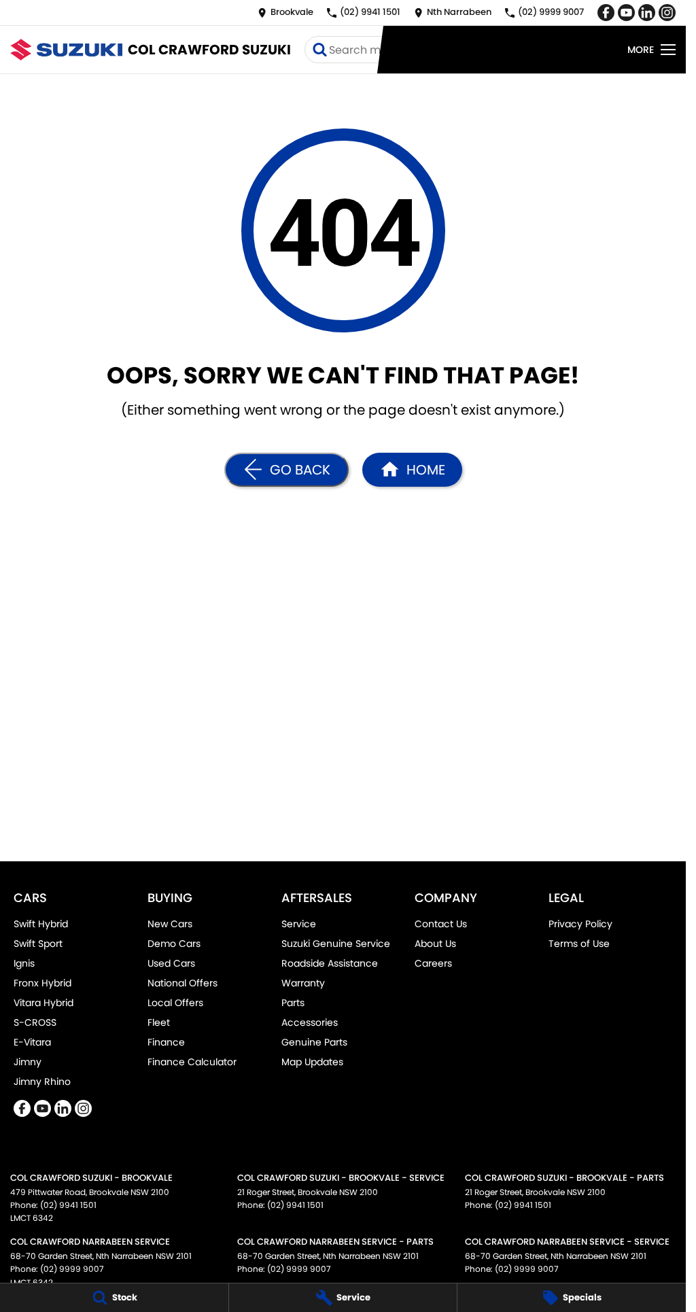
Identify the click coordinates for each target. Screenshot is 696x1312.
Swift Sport (38, 943)
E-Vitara (32, 1042)
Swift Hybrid (41, 924)
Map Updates (312, 1062)
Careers (433, 963)
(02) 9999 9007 (72, 1269)
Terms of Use (579, 943)
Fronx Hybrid (42, 983)
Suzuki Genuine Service (335, 943)
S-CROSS (35, 1022)
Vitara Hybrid (43, 1002)
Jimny (27, 1062)
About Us (435, 943)
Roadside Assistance (329, 963)
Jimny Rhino (42, 1081)
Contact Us (441, 924)
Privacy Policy (580, 924)
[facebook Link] (605, 12)
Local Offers (175, 1002)
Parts (292, 1002)
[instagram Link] (667, 12)
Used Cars (171, 963)
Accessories (309, 1022)
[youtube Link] (626, 12)
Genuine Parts (314, 1042)
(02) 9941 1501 (68, 1205)
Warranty (303, 983)
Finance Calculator (192, 1062)
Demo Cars (174, 943)
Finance (166, 1042)
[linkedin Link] (646, 12)
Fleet (158, 1022)
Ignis (24, 963)
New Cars (169, 924)
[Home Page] (66, 49)
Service (298, 924)
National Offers (182, 983)
